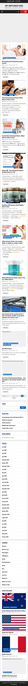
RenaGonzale (5, 65)
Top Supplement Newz (14, 5)
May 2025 (4, 472)
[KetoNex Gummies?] (14, 644)
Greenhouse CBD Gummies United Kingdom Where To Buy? (14, 195)
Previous (4, 396)
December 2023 (5, 505)
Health (4, 57)
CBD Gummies (6, 201)
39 (13, 396)
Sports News (5, 572)
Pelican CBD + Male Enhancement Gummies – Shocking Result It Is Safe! (14, 161)
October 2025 (5, 463)
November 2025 (5, 460)
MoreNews (22, 682)
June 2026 (4, 450)
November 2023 (5, 508)
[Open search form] (18, 11)
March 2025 (4, 479)
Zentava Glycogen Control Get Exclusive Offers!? (12, 417)
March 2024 (4, 495)
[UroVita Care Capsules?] (14, 623)
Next (14, 398)
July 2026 (4, 447)
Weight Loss (18, 236)
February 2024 (5, 498)
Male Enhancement (11, 57)
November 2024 (5, 485)
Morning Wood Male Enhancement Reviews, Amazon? (14, 52)
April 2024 (4, 492)
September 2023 (5, 514)
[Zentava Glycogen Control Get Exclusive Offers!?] (14, 601)
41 (19, 396)
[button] (2, 11)
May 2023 (4, 527)
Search (4, 404)
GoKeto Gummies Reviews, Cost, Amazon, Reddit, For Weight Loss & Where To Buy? (14, 232)
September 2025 (5, 466)
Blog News (4, 546)
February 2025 (5, 482)
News (4, 310)
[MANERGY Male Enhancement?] (14, 666)
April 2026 (4, 456)
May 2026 (4, 453)
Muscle (3, 565)
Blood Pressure (5, 549)
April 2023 (4, 530)
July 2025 (4, 469)
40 (16, 396)
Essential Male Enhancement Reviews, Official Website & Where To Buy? (14, 126)
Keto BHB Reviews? (14, 339)
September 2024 (5, 488)
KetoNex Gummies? (6, 423)
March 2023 (4, 533)
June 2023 (4, 524)
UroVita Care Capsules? (7, 420)
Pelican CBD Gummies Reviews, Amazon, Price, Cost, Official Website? (14, 268)
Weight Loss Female (7, 237)
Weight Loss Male (7, 236)
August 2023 (5, 517)
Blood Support (5, 552)
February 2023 (5, 537)
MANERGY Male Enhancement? (8, 425)
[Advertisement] (14, 28)
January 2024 (5, 501)
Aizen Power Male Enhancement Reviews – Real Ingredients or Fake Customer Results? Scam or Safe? (14, 368)
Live (25, 11)
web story (4, 575)
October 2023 (5, 511)
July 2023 (4, 521)
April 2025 (4, 476)
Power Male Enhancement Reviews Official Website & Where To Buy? (14, 88)
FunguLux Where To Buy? (7, 428)
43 (25, 396)
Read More (6, 77)
